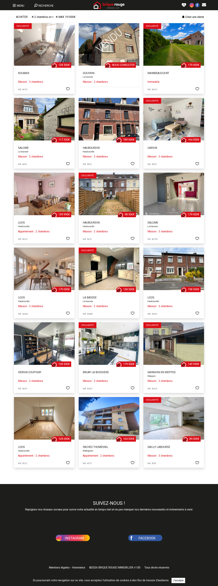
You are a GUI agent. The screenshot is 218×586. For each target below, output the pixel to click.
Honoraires (78, 567)
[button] (191, 4)
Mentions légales (59, 567)
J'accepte (178, 580)
